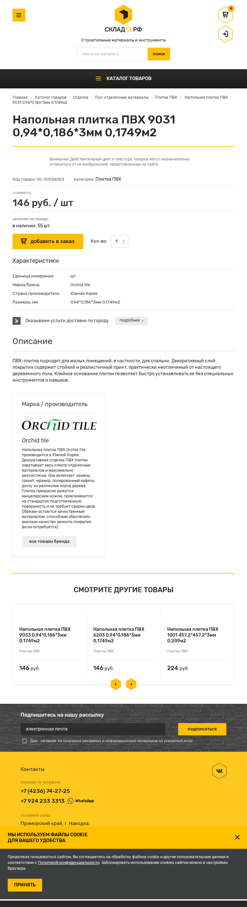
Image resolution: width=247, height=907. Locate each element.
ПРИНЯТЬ (25, 885)
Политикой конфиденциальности (68, 862)
